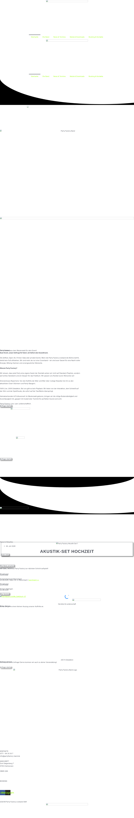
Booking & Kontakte (96, 37)
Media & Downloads (77, 37)
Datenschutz (15, 796)
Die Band (46, 37)
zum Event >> (34, 580)
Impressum (4, 796)
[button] (67, 558)
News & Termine (59, 37)
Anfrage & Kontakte (7, 783)
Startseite (34, 37)
